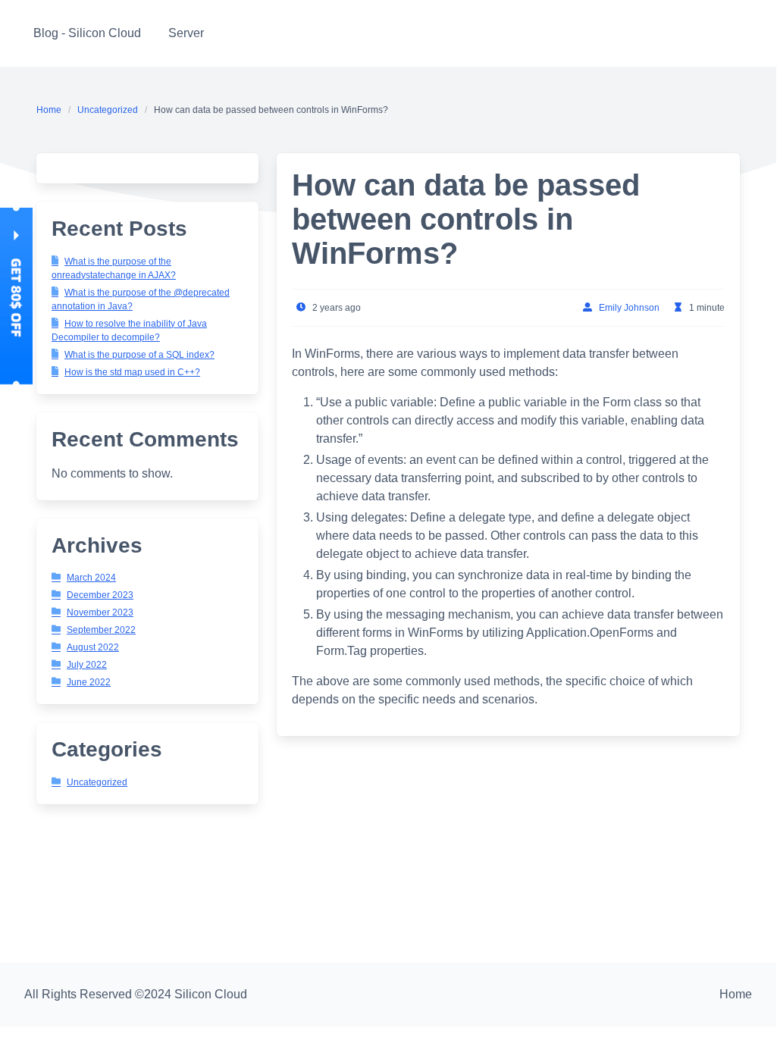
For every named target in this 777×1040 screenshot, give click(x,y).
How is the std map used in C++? (132, 372)
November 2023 (100, 612)
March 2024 (91, 577)
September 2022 (101, 630)
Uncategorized (107, 110)
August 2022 (93, 647)
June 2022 (89, 682)
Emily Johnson (629, 307)
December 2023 (100, 595)
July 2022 (87, 664)
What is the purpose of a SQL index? (139, 354)
